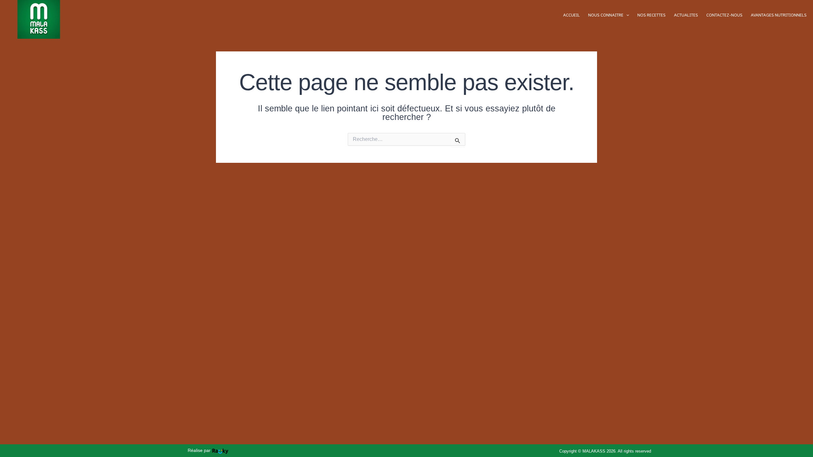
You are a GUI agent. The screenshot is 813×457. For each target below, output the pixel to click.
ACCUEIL (571, 15)
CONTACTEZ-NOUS (724, 15)
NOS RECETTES (651, 15)
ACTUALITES (686, 15)
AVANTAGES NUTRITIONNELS (779, 15)
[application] (626, 15)
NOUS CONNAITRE (605, 15)
